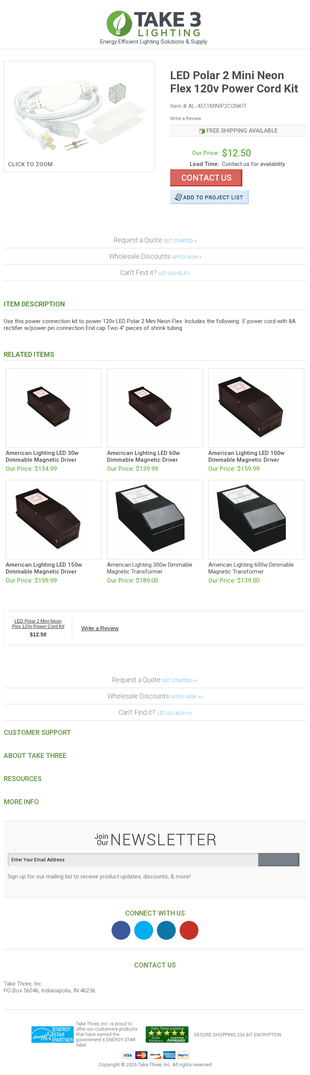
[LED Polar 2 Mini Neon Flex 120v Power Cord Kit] (79, 155)
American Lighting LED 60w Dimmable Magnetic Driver (143, 456)
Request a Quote (155, 240)
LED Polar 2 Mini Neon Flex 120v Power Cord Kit (38, 624)
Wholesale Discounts (155, 256)
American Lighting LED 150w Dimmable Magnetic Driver (44, 568)
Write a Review (185, 118)
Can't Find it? (155, 273)
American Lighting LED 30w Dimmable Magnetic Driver (42, 456)
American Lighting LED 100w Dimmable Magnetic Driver (246, 456)
